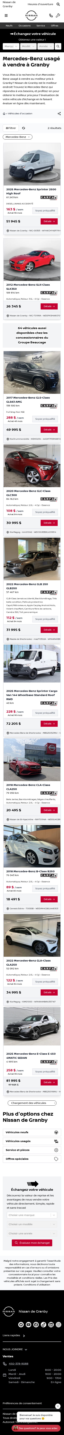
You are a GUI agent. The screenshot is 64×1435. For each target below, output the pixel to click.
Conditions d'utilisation (36, 1284)
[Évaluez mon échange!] (58, 46)
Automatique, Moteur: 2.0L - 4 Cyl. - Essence (28, 505)
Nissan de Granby (9, 4)
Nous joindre (13, 1349)
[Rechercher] (58, 4)
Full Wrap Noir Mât (15, 412)
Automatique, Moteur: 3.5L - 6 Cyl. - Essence (28, 299)
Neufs (9, 25)
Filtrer (12, 128)
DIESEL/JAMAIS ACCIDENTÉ (19, 204)
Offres (54, 25)
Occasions (25, 25)
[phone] (51, 15)
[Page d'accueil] (4, 113)
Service (41, 25)
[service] (57, 15)
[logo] (31, 16)
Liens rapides (11, 1335)
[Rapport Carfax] (49, 198)
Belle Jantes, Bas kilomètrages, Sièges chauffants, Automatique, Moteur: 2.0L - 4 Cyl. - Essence (30, 801)
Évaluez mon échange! (34, 1242)
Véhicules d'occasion (20, 113)
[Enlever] (28, 137)
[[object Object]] (59, 114)
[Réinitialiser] (23, 128)
